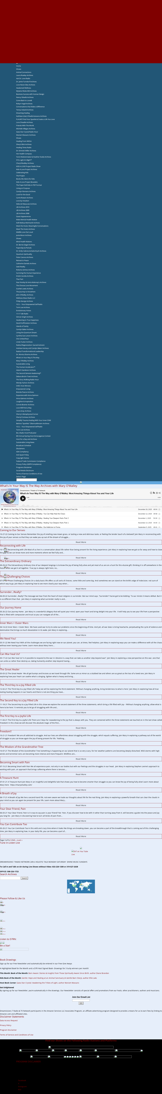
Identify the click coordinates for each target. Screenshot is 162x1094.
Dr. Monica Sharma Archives (26, 354)
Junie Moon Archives (24, 235)
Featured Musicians (81, 46)
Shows (18, 69)
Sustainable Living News (25, 442)
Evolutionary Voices (23, 310)
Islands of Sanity (22, 326)
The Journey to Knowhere (25, 292)
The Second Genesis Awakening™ (28, 373)
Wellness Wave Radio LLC (25, 298)
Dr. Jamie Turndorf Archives (26, 81)
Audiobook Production (81, 16)
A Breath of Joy (8, 793)
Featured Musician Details (81, 49)
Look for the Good (23, 194)
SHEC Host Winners (23, 386)
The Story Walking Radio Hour (27, 379)
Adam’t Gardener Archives (26, 370)
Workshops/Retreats (81, 55)
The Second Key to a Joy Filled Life (19, 700)
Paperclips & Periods (24, 248)
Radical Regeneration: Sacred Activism (30, 345)
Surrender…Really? (10, 592)
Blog (81, 31)
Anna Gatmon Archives (24, 398)
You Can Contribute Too (13, 824)
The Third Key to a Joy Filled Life (18, 685)
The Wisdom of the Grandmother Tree (21, 746)
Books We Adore (81, 13)
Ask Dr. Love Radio (23, 78)
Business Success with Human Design (30, 94)
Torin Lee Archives (23, 307)
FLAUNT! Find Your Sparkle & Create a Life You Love (35, 119)
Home (18, 66)
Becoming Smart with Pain (15, 762)
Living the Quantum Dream (26, 332)
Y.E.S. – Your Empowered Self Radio (29, 304)
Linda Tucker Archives (24, 342)
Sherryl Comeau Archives (25, 417)
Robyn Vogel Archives (24, 103)
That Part (19, 279)
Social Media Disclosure (25, 470)
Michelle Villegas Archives (25, 128)
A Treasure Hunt (9, 777)
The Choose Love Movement (27, 285)
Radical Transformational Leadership (30, 351)
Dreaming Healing (23, 113)
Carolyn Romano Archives (26, 191)
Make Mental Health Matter (26, 219)
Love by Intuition (22, 201)
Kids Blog (81, 34)
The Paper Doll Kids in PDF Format (29, 185)
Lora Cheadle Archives (24, 122)
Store (81, 58)
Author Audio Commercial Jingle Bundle (81, 19)
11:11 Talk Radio (22, 314)
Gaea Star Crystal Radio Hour (27, 132)
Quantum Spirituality (24, 254)
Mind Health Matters (24, 241)
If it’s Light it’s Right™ (24, 160)
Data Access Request (9, 1020)
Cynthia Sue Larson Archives (26, 336)
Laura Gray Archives (23, 411)
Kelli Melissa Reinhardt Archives (28, 223)
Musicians (81, 43)
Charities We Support (81, 37)
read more (81, 542)
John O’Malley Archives (24, 295)
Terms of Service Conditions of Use (29, 474)
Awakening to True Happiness (27, 320)
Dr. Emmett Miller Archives (26, 150)
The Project (20, 176)
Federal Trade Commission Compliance (30, 461)
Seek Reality (20, 266)
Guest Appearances (23, 216)
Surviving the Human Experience (28, 273)
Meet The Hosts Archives (25, 229)
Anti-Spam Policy (22, 455)
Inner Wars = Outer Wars (14, 623)
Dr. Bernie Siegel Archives (25, 245)
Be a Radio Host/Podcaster (26, 433)
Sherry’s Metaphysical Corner (27, 414)
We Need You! (8, 638)
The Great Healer (10, 669)
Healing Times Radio (23, 147)
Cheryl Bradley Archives (25, 163)
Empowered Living (23, 389)
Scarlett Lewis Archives (24, 288)
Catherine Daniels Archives (26, 263)
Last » (20, 840)
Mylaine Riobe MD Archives (26, 91)
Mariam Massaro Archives (26, 135)
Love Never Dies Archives (25, 85)
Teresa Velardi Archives (24, 110)
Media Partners (81, 40)
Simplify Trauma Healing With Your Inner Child (33, 420)
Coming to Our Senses (12, 530)
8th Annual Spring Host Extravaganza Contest (33, 436)
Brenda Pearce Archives (25, 392)
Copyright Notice (22, 458)
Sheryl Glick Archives (24, 144)
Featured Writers (81, 22)
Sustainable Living (23, 364)
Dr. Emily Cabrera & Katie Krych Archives (31, 251)
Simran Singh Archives (24, 317)
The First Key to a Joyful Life (15, 716)
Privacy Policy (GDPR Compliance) (28, 464)
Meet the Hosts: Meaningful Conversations (32, 226)
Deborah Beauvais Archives (26, 204)
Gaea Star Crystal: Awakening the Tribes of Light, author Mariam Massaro (48, 983)
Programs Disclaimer (24, 467)
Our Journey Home (11, 607)
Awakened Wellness (23, 88)
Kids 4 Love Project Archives (26, 169)
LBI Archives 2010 (22, 207)
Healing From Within (24, 141)
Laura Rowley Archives (24, 75)
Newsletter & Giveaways (81, 10)
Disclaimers (20, 448)
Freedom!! (6, 731)
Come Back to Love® (24, 100)
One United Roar (22, 339)
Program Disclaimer (8, 1030)
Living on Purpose (23, 188)
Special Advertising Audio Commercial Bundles (81, 7)
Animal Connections (23, 72)
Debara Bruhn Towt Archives (27, 376)
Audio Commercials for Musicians (81, 52)
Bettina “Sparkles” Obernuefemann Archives (32, 423)
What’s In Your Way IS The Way (27, 357)
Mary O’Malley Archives (25, 361)
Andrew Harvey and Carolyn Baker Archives (32, 348)
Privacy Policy (5, 1025)
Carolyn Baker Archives (24, 329)
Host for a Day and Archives (26, 439)
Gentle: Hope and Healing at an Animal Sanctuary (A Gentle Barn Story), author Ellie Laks (59, 978)
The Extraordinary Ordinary (15, 561)
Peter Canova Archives (24, 257)
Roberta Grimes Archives (25, 270)
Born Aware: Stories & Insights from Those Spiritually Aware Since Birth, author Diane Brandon (68, 973)
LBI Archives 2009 (22, 210)
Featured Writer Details (81, 25)
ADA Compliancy (22, 452)
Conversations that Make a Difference (30, 106)
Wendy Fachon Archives (25, 383)
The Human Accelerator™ (25, 367)
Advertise (81, 4)
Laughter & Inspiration (24, 401)
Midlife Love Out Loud (24, 232)
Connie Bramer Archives (25, 404)
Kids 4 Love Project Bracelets (27, 182)
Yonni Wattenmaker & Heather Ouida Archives (33, 157)
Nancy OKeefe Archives (25, 97)
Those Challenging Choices (15, 576)
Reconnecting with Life (13, 545)
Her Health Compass (24, 154)
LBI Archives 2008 (22, 213)
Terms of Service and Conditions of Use (16, 1035)
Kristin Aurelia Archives (24, 276)
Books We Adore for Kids (81, 28)
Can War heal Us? (10, 654)
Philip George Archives (24, 301)
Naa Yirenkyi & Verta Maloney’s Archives (31, 282)
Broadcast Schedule (23, 445)
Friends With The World (25, 125)
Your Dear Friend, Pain (13, 808)
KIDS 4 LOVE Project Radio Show (28, 166)
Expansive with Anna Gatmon (27, 395)
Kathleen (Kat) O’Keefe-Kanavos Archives (31, 116)
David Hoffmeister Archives (26, 323)
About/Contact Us (81, 1)
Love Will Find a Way (24, 408)
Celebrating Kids (22, 172)
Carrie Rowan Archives (24, 198)
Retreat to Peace (22, 260)
